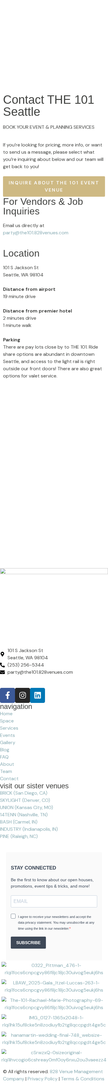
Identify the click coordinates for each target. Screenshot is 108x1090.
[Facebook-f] (7, 695)
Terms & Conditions (82, 1079)
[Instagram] (22, 695)
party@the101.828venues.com (35, 232)
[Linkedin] (37, 695)
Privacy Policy (43, 1079)
